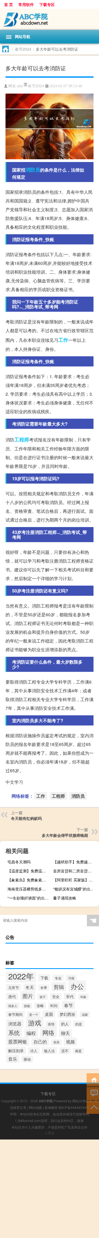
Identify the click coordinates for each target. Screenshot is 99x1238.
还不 (64, 1050)
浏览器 (14, 1023)
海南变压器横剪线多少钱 (28, 889)
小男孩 (49, 1132)
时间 (53, 1005)
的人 (65, 1023)
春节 (68, 1005)
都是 (78, 1051)
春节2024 (23, 49)
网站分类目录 (82, 1100)
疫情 (51, 1024)
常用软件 (26, 4)
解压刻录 (16, 1050)
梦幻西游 (67, 1014)
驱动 (27, 1059)
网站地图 (35, 1107)
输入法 (49, 1050)
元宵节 (13, 987)
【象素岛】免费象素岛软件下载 (29, 880)
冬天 (30, 987)
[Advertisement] (49, 1188)
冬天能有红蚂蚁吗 (26, 818)
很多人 (12, 1005)
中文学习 (14, 782)
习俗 (71, 978)
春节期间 (15, 1014)
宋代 (70, 996)
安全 (55, 996)
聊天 (65, 1033)
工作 (63, 339)
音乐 (12, 1059)
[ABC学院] (49, 19)
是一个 (33, 1014)
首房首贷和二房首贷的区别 (75, 870)
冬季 (43, 987)
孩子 (43, 997)
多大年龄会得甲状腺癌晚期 (65, 835)
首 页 (8, 4)
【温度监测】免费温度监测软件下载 (29, 870)
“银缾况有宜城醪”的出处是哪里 (75, 889)
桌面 (49, 1014)
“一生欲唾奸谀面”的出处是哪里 (29, 898)
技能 (27, 1006)
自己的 (40, 1042)
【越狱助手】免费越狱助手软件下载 (75, 861)
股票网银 (17, 1041)
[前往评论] (93, 1093)
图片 (28, 995)
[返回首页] (93, 1079)
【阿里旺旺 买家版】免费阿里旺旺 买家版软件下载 (75, 880)
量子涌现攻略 (64, 898)
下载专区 (47, 4)
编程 (31, 1032)
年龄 (83, 996)
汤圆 (85, 1014)
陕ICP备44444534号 (74, 1107)
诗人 (33, 1050)
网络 (48, 1032)
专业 (58, 978)
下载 (44, 977)
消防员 (32, 169)
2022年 (21, 976)
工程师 (21, 439)
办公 (77, 986)
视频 (70, 1041)
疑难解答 (51, 1107)
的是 (78, 1024)
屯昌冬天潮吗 (19, 861)
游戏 (34, 1022)
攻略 (40, 1005)
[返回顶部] (93, 1107)
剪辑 (59, 986)
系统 (14, 1032)
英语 (56, 1042)
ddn (20, 86)
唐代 (12, 996)
